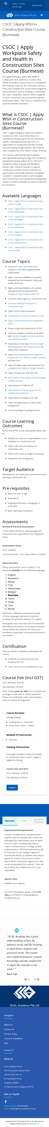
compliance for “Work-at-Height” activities (26, 368)
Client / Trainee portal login (18, 5)
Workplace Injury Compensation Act (23, 294)
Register (12, 787)
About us (8, 1024)
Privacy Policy (10, 1033)
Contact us (9, 1029)
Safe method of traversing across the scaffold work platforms (24, 391)
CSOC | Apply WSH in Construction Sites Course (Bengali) (25, 218)
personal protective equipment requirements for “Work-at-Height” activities (27, 356)
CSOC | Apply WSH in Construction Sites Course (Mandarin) (25, 210)
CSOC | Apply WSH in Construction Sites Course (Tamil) (25, 202)
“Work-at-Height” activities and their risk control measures (25, 337)
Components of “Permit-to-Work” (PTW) (25, 316)
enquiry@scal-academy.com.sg (22, 1108)
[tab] (9, 821)
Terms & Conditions (13, 1038)
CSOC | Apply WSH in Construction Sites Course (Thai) (25, 249)
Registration (37, 5)
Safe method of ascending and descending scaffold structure (26, 379)
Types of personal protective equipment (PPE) (25, 322)
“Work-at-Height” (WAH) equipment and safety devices (26, 345)
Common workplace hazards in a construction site (22, 305)
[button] (42, 15)
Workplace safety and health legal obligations (23, 268)
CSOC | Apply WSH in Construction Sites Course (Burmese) (25, 225)
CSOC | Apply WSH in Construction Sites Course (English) (25, 233)
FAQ (6, 1043)
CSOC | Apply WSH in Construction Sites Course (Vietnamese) (25, 241)
